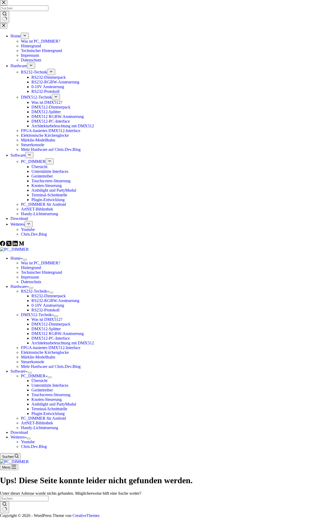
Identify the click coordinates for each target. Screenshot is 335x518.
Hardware (18, 286)
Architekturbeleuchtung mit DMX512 (62, 343)
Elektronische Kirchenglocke (45, 352)
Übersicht (39, 380)
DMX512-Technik (36, 314)
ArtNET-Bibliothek (37, 423)
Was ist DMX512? (46, 319)
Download (19, 432)
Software (17, 371)
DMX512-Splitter (46, 329)
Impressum (30, 277)
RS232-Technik (34, 291)
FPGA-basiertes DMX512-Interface (50, 347)
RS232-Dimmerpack (48, 296)
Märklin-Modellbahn (38, 357)
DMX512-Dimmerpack (50, 324)
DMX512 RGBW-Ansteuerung (57, 333)
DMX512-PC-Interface (50, 338)
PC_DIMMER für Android (43, 418)
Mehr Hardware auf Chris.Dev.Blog (51, 366)
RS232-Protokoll (45, 310)
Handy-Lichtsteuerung (39, 427)
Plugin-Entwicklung (48, 413)
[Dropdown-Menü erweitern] (25, 259)
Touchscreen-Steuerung (50, 394)
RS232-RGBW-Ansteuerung (55, 300)
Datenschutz (31, 282)
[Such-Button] (4, 507)
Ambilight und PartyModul (53, 404)
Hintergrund (31, 267)
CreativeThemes (85, 515)
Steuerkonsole (32, 362)
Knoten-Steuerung (46, 399)
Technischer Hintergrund (41, 272)
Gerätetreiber (42, 390)
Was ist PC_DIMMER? (40, 263)
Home (15, 258)
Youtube (28, 442)
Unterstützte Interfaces (49, 385)
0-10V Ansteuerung (47, 305)
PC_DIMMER (33, 376)
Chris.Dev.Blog (34, 446)
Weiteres (17, 437)
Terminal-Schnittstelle (49, 409)
